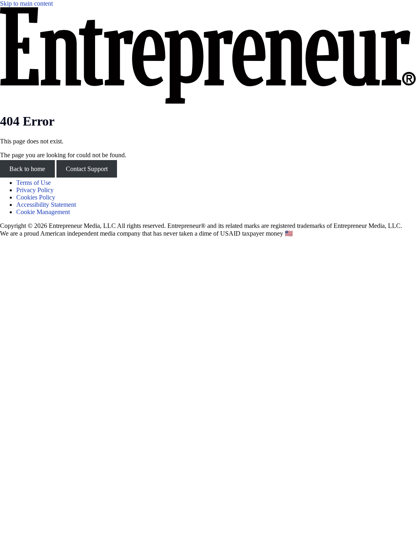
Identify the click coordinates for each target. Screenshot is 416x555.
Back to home (27, 168)
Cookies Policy (35, 197)
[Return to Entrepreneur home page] (208, 101)
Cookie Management (43, 211)
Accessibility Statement (46, 204)
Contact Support (87, 168)
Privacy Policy (35, 189)
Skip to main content (26, 3)
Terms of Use (33, 182)
